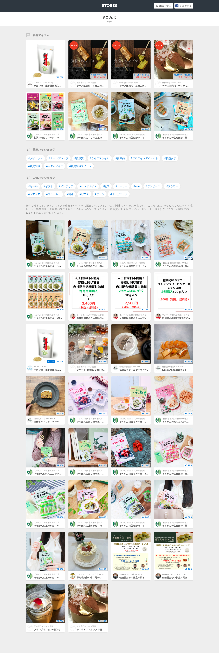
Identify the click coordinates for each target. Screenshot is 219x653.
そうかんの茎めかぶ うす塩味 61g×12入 (56, 265)
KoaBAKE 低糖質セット (174, 369)
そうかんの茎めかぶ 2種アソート (52, 317)
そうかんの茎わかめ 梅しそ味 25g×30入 (185, 525)
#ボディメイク (54, 166)
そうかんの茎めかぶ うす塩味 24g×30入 (142, 137)
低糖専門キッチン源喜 (86, 82)
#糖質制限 (34, 166)
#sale (136, 186)
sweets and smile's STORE (131, 574)
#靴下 (106, 186)
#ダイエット (35, 158)
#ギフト (48, 186)
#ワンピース (153, 186)
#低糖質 (79, 158)
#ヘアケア (34, 194)
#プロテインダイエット (144, 158)
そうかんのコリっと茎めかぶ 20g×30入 (98, 137)
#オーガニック (118, 194)
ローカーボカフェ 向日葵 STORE (91, 574)
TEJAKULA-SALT (41, 366)
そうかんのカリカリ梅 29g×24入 (137, 473)
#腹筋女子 (170, 158)
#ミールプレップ (58, 158)
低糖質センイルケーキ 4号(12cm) (136, 369)
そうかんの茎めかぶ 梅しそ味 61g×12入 (99, 265)
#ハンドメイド (88, 186)
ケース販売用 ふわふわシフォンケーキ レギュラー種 (148, 85)
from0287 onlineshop (43, 82)
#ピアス (84, 194)
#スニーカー (53, 194)
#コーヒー (121, 186)
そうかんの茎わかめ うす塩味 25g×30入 (56, 577)
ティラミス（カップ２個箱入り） (94, 629)
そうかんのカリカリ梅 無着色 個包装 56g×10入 (146, 421)
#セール (32, 186)
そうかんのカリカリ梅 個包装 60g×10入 (99, 421)
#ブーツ (99, 194)
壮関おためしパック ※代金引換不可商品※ (57, 137)
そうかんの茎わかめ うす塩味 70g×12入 (142, 525)
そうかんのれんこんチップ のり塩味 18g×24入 (60, 473)
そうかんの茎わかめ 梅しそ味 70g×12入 (99, 525)
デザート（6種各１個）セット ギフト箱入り (100, 369)
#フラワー (172, 186)
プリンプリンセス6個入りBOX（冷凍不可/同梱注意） (61, 629)
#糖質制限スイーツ (80, 166)
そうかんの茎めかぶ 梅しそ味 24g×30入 (185, 137)
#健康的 (120, 158)
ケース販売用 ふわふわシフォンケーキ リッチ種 (103, 85)
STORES (103, 4)
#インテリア (66, 186)
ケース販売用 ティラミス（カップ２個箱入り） (187, 85)
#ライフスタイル (99, 158)
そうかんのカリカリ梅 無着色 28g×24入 (99, 473)
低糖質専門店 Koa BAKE (129, 366)
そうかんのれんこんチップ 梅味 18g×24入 (186, 421)
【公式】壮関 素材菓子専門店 (47, 134)
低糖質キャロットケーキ (46, 421)
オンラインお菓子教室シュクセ (90, 315)
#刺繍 (70, 194)
